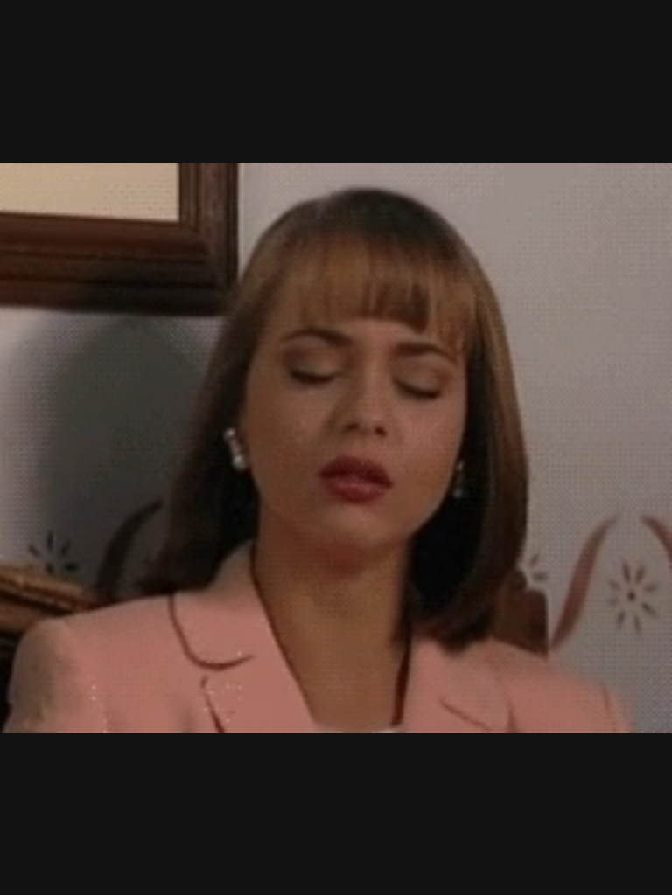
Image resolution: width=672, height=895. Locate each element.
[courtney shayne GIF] (336, 447)
